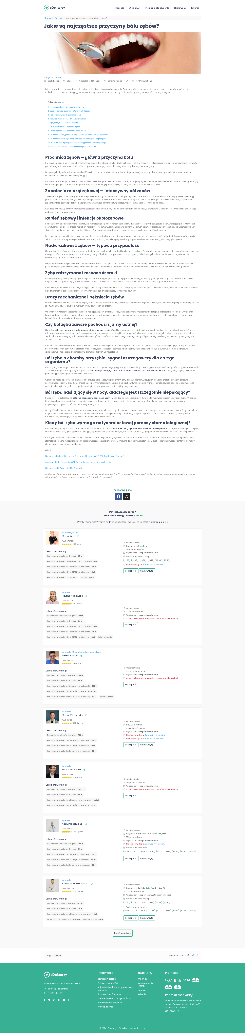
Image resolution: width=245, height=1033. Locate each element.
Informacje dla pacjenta (110, 1002)
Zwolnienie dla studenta (156, 8)
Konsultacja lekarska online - (62, 577)
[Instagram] (126, 496)
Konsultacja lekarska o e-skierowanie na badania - (72, 561)
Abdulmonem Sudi (72, 824)
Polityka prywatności (108, 983)
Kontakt (142, 990)
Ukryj (61, 102)
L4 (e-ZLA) (134, 8)
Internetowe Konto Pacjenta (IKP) (114, 998)
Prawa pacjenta (105, 1006)
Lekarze (195, 8)
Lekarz (75, 532)
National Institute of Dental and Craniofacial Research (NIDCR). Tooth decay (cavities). (84, 456)
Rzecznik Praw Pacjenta (109, 994)
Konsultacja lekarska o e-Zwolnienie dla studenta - (71, 566)
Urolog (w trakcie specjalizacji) (87, 652)
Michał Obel (68, 536)
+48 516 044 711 (56, 993)
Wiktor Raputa (70, 655)
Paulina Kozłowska (72, 595)
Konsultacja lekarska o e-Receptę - (64, 556)
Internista (67, 532)
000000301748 (172, 1010)
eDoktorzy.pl (112, 1028)
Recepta (119, 8)
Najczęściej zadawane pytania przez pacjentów (115, 988)
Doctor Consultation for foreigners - (65, 615)
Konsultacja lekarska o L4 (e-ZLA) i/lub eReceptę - (71, 572)
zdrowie (58, 955)
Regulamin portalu (107, 978)
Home (48, 18)
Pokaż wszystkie (87, 577)
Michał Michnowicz (72, 715)
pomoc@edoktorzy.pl (58, 988)
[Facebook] (118, 496)
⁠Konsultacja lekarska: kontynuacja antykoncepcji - (71, 696)
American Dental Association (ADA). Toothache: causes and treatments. (78, 462)
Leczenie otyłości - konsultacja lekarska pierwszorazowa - (75, 919)
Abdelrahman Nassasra (75, 883)
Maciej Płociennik (72, 769)
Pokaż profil (130, 570)
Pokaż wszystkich (122, 933)
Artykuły (58, 18)
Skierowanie (180, 8)
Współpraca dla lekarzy (146, 984)
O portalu (142, 978)
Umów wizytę (146, 570)
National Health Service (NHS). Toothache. (64, 468)
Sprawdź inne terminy (153, 564)
